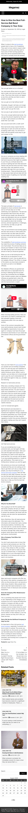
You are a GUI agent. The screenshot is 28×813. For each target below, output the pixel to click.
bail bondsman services (19, 242)
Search (3, 771)
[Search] (25, 13)
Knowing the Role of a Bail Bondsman (12, 753)
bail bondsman (18, 44)
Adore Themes (20, 811)
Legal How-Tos (11, 642)
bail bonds (17, 206)
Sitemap (21, 809)
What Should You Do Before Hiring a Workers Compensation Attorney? (12, 692)
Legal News (5, 696)
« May (13, 800)
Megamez (14, 7)
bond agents (19, 365)
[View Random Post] (23, 13)
